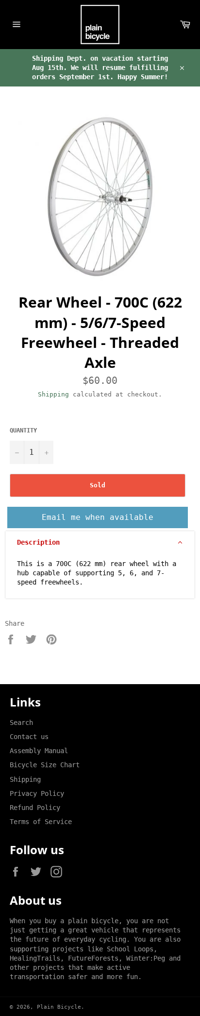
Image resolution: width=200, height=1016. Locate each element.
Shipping (53, 394)
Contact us (29, 736)
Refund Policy (35, 807)
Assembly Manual (39, 751)
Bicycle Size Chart (45, 765)
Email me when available (97, 517)
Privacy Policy (37, 793)
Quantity (23, 430)
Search (21, 722)
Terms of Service (41, 822)
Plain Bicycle (59, 1007)
